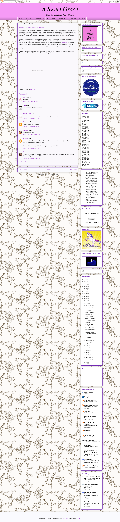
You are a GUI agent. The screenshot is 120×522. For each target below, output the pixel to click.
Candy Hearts (88, 397)
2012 (85, 298)
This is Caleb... (88, 459)
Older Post (73, 170)
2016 (85, 289)
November (89, 308)
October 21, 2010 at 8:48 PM (31, 102)
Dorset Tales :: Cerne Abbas (91, 432)
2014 (85, 293)
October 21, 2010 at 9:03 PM (31, 110)
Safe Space (87, 487)
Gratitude (87, 322)
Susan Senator (88, 502)
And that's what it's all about (91, 401)
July (87, 345)
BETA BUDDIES (88, 392)
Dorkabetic (87, 411)
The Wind (64, 42)
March (87, 355)
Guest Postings (51, 18)
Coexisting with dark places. (91, 437)
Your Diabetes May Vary (91, 465)
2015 (85, 291)
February (88, 357)
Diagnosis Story (40, 18)
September (89, 340)
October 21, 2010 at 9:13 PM (31, 118)
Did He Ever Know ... (89, 419)
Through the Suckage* (89, 467)
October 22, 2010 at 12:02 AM (31, 135)
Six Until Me (87, 445)
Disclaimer (82, 18)
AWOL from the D (90, 327)
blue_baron (65, 518)
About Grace (29, 18)
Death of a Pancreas (90, 400)
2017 (85, 286)
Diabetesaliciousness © (91, 405)
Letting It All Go (89, 325)
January (88, 359)
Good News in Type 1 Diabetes (92, 441)
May (87, 350)
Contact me (73, 18)
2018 (85, 284)
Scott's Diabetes (89, 440)
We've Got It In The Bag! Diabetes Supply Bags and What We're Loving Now (91, 454)
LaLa (24, 105)
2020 (85, 279)
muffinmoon (87, 430)
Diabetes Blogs (63, 18)
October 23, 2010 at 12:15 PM (31, 158)
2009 (85, 363)
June (87, 347)
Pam (24, 152)
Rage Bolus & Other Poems (91, 446)
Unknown (26, 122)
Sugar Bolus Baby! (90, 329)
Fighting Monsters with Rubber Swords (91, 485)
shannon (25, 130)
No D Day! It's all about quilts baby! (90, 332)
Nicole (25, 97)
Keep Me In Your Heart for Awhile (90, 319)
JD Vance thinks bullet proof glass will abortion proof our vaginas (91, 495)
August (88, 343)
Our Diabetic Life (89, 435)
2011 (85, 301)
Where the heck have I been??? (91, 336)
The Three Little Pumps (90, 413)
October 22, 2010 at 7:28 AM (31, 148)
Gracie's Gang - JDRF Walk (89, 315)
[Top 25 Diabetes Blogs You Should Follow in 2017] (83, 62)
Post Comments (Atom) (51, 174)
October (88, 310)
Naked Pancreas (89, 312)
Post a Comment (25, 162)
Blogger (78, 518)
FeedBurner (95, 222)
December (89, 305)
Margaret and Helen (90, 492)
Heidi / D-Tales (27, 113)
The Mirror (86, 393)
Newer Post (23, 170)
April (87, 352)
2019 (85, 281)
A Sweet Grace (60, 9)
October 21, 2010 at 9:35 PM (31, 126)
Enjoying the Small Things (92, 476)
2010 (85, 303)
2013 (85, 296)
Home (20, 18)
